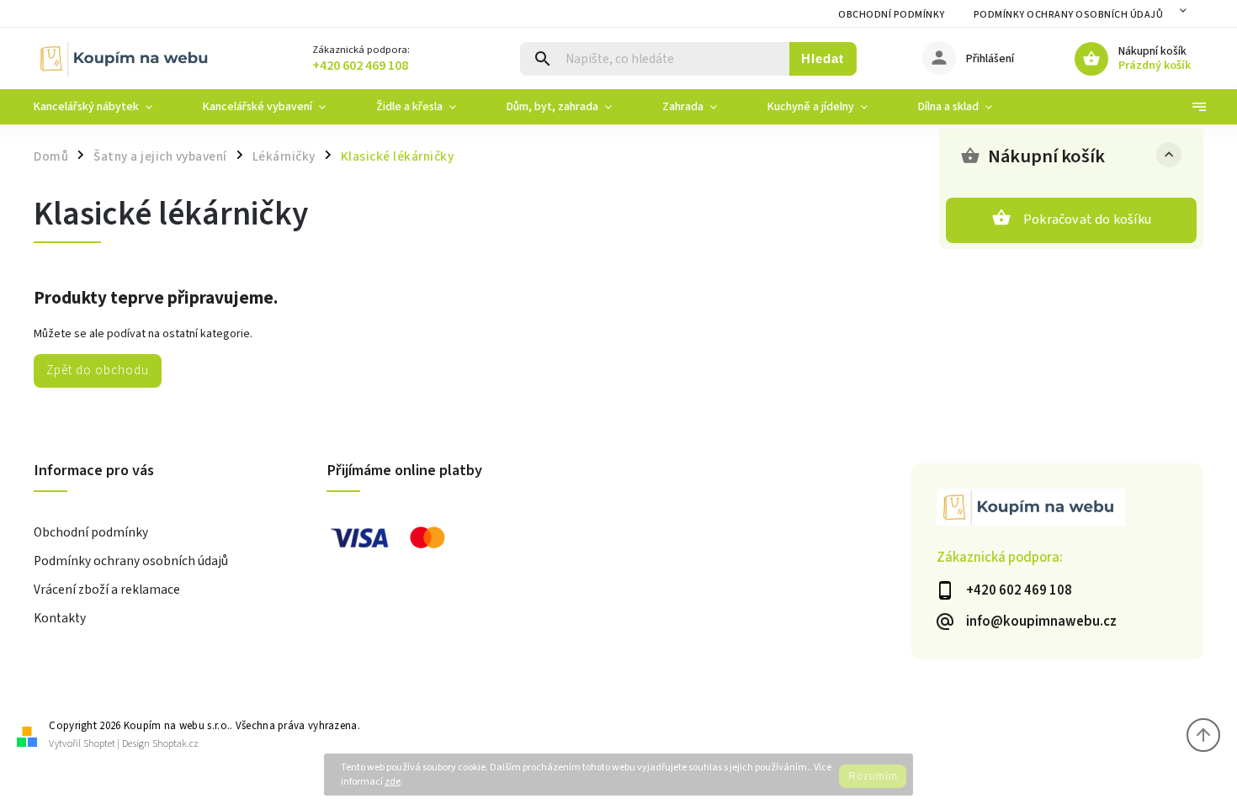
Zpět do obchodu (97, 370)
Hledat (822, 58)
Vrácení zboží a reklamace (107, 589)
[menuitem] (106, 106)
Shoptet (99, 744)
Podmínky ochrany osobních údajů (1069, 15)
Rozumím (873, 776)
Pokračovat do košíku (1087, 219)
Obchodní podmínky (891, 15)
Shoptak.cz (175, 744)
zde (393, 782)
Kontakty (60, 618)
